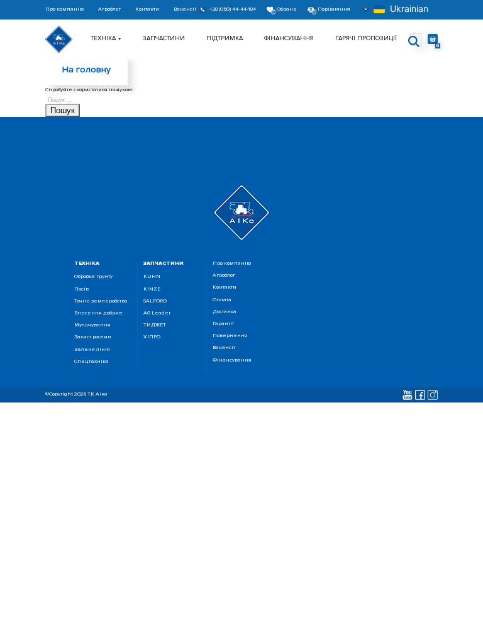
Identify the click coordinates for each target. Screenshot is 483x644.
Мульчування (92, 325)
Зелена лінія (92, 350)
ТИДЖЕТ (154, 325)
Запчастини (164, 38)
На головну (86, 69)
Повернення (230, 336)
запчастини (163, 263)
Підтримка (224, 38)
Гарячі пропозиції (366, 38)
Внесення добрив (98, 313)
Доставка (224, 312)
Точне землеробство (100, 301)
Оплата (222, 300)
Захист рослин (92, 337)
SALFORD (155, 301)
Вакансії (185, 10)
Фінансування (289, 38)
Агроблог (109, 10)
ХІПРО (151, 337)
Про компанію (64, 10)
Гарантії (223, 324)
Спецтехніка (91, 362)
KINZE (151, 289)
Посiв (81, 289)
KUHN (151, 277)
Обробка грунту (93, 277)
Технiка (103, 38)
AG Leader (156, 313)
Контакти (147, 10)
